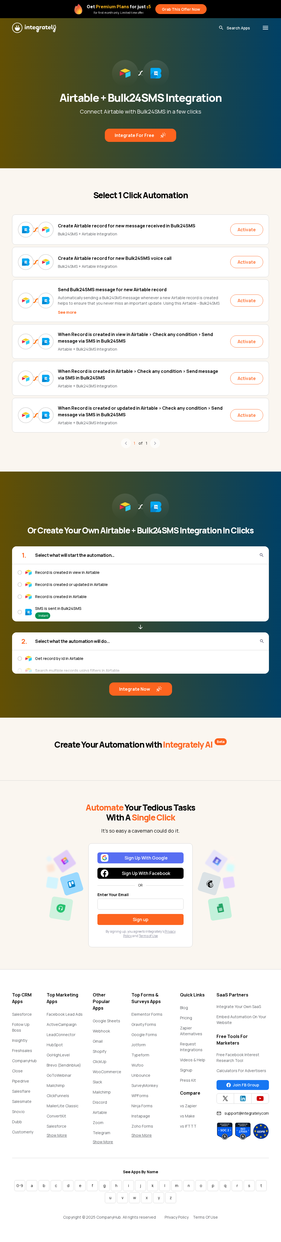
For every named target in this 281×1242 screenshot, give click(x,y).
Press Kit (188, 1080)
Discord (100, 1102)
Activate (247, 230)
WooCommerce (107, 1071)
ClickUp (99, 1061)
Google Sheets (106, 1020)
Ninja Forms (142, 1105)
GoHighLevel (58, 1055)
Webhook (101, 1031)
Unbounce (140, 1075)
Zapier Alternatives (191, 1030)
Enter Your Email (113, 894)
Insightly (19, 1040)
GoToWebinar (59, 1075)
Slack (97, 1081)
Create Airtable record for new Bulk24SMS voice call (115, 258)
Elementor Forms (146, 1014)
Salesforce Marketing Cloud (62, 1128)
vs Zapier (188, 1105)
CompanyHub (24, 1060)
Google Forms (144, 1034)
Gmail (98, 1041)
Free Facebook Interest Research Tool (238, 1057)
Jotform (138, 1044)
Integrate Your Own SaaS (239, 1006)
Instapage (140, 1116)
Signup (186, 1070)
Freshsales (22, 1050)
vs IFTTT (188, 1126)
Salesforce (22, 1014)
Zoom (98, 1122)
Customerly (22, 1131)
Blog (184, 1007)
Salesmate (22, 1101)
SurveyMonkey (144, 1085)
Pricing (186, 1017)
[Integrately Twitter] (225, 1098)
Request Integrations (191, 1046)
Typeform (140, 1055)
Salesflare (21, 1091)
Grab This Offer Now (181, 9)
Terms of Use (148, 935)
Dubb (17, 1121)
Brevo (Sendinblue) (64, 1065)
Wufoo (137, 1065)
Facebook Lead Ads (65, 1014)
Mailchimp (56, 1085)
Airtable (100, 1112)
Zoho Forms (142, 1126)
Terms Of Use (205, 1217)
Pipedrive (20, 1081)
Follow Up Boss (21, 1027)
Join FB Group (246, 1084)
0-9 (19, 1185)
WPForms (139, 1095)
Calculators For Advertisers (241, 1070)
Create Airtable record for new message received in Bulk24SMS (126, 226)
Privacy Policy (177, 1217)
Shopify (99, 1051)
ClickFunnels (58, 1095)
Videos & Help (192, 1059)
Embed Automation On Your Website (241, 1019)
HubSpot (55, 1044)
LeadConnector (61, 1034)
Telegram (101, 1132)
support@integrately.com (246, 1113)
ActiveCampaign (62, 1024)
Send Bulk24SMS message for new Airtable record (112, 290)
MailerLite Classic (62, 1105)
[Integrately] (34, 27)
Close (17, 1070)
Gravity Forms (143, 1024)
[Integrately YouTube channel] (260, 1098)
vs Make (187, 1116)
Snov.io (18, 1111)
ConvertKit (56, 1116)
